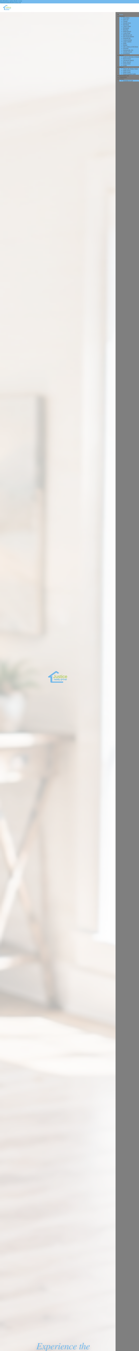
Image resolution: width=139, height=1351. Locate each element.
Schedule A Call (128, 80)
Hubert (125, 45)
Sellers (121, 67)
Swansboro (126, 53)
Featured (122, 16)
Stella (124, 43)
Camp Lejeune (127, 40)
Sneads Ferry (127, 23)
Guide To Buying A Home (131, 57)
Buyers (121, 55)
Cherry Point (127, 26)
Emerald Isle (127, 38)
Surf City (126, 19)
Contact (121, 79)
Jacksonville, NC (128, 50)
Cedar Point (126, 33)
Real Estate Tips (124, 75)
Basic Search (127, 62)
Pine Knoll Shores (128, 36)
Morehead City (127, 35)
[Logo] (69, 7)
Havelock (126, 24)
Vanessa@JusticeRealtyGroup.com (10, 2)
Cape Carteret (127, 41)
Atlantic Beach (127, 52)
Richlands (126, 28)
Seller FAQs (126, 70)
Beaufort (125, 29)
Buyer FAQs (127, 58)
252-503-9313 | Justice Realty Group (11, 1)
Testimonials (123, 77)
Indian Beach (127, 31)
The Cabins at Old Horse (130, 46)
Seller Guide (127, 72)
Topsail (125, 21)
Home (121, 14)
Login (125, 65)
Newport (125, 48)
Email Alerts (126, 63)
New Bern (126, 18)
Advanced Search (128, 60)
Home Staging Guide (129, 74)
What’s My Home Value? (130, 69)
